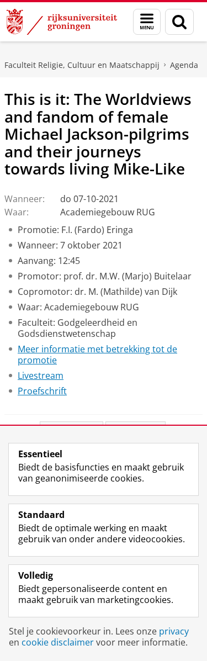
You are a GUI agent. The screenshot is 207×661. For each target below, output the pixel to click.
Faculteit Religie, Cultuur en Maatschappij (82, 65)
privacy (174, 631)
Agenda (184, 65)
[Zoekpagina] (179, 22)
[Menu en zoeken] (146, 22)
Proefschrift (42, 390)
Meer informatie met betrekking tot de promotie (97, 354)
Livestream (40, 375)
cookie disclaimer (58, 642)
